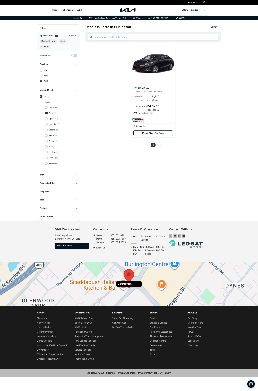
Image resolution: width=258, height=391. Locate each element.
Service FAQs (194, 336)
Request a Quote (83, 332)
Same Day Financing (122, 318)
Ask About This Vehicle (155, 133)
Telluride (53, 163)
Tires (152, 350)
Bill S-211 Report (162, 373)
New (45, 71)
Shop (54, 10)
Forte (52, 113)
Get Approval (119, 323)
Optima (53, 119)
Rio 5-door (54, 124)
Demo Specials (44, 341)
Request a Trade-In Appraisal (89, 336)
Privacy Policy (145, 373)
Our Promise (156, 327)
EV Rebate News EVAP (48, 359)
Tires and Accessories (161, 336)
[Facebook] (170, 236)
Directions (192, 345)
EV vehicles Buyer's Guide (50, 354)
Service (194, 10)
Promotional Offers (84, 359)
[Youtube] (183, 236)
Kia (46, 97)
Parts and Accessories (161, 332)
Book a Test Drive (83, 323)
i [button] (151, 113)
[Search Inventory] (204, 10)
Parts (152, 354)
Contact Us (193, 341)
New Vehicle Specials (85, 341)
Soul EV (53, 152)
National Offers (82, 354)
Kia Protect (80, 327)
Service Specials (83, 350)
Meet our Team (195, 323)
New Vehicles (43, 323)
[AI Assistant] (251, 384)
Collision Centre (158, 341)
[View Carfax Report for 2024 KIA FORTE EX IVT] (138, 120)
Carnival (53, 107)
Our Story (192, 318)
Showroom (68, 10)
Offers (185, 10)
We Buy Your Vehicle (122, 327)
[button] (58, 64)
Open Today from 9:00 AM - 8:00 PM (152, 18)
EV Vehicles (43, 350)
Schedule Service (158, 323)
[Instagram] (179, 236)
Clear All (73, 36)
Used (46, 81)
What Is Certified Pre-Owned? (52, 345)
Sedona (53, 130)
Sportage (54, 158)
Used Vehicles (44, 327)
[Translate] (204, 2)
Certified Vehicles (46, 332)
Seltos (53, 135)
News (190, 332)
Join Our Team (194, 327)
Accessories (156, 345)
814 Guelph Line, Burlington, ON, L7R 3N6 (108, 18)
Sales (134, 236)
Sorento (53, 141)
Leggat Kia (140, 126)
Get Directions (64, 245)
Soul (52, 147)
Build (79, 10)
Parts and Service (146, 238)
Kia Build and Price (84, 318)
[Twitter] (175, 236)
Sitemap (110, 373)
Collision (160, 236)
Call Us (181, 18)
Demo (46, 76)
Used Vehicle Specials (85, 345)
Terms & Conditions (127, 373)
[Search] (91, 37)
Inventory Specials (46, 336)
